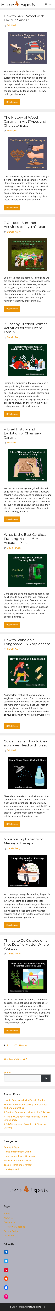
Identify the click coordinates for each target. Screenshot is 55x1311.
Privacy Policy (11, 1231)
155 (16, 1045)
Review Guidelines (15, 1226)
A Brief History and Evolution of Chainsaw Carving (22, 433)
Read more (12, 102)
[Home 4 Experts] (18, 4)
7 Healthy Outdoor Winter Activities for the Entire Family (25, 328)
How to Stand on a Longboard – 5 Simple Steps (27, 642)
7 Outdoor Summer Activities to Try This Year (24, 225)
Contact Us (9, 1222)
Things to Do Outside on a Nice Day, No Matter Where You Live (26, 944)
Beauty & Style (11, 1147)
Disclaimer (9, 1235)
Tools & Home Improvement (18, 1165)
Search (7, 1072)
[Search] (46, 1078)
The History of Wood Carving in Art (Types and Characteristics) (25, 121)
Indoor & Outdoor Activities (17, 1160)
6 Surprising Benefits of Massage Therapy (23, 841)
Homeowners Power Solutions (19, 1156)
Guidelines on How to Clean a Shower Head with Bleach (27, 743)
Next (23, 1045)
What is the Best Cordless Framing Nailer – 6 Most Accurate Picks (25, 539)
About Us (9, 1218)
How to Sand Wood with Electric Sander (24, 18)
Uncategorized (11, 1169)
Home (7, 1213)
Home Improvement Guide (17, 1151)
